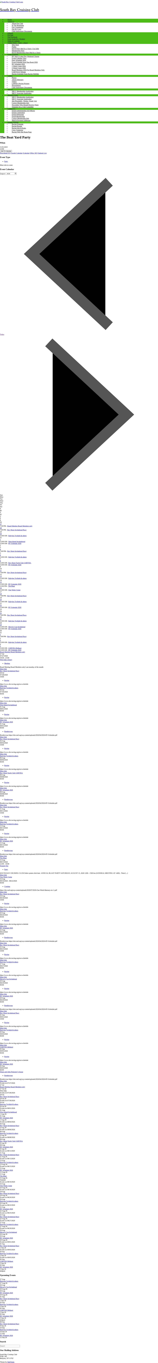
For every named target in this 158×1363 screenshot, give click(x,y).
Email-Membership (18, 116)
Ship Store (15, 45)
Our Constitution (17, 27)
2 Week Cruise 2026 (19, 68)
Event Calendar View (19, 58)
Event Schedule (13, 54)
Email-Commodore (18, 113)
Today (2, 334)
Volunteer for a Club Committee (23, 107)
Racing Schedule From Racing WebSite (25, 74)
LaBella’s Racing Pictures (20, 84)
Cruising (7, 886)
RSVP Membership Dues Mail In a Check (26, 53)
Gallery (10, 76)
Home (10, 20)
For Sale (10, 35)
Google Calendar (16, 153)
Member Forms (13, 95)
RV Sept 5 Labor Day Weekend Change (25, 56)
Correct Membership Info (20, 103)
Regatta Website (13, 122)
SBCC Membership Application (23, 91)
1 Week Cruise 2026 (19, 66)
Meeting (7, 663)
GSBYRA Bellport (14, 648)
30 (1, 534)
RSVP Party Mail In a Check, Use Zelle (25, 49)
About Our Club (17, 23)
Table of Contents (14, 41)
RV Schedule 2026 (18, 64)
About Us (11, 21)
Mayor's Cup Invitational (16, 627)
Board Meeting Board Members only (19, 526)
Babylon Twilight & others (17, 536)
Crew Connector (17, 130)
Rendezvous (8, 731)
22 (1, 605)
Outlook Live (42, 153)
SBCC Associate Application (21, 93)
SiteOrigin (10, 1362)
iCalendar (26, 153)
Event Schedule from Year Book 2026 (25, 62)
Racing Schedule (17, 124)
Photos (14, 78)
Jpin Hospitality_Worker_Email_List (24, 101)
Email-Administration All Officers (23, 111)
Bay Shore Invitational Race (16, 530)
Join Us (10, 89)
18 (1, 594)
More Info (3, 669)
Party (6, 161)
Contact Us (11, 109)
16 (1, 588)
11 (1, 571)
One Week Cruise (14, 590)
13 (1, 576)
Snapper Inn (4, 866)
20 (1, 600)
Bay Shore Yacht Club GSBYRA (19, 563)
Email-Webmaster (18, 115)
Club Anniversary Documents (22, 31)
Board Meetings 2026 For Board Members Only (28, 70)
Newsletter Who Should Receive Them (25, 105)
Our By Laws (16, 29)
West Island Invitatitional (16, 541)
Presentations (16, 85)
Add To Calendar (6, 151)
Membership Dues (18, 51)
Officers (10, 33)
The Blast (11, 586)
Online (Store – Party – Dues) (18, 43)
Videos (14, 82)
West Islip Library (6, 660)
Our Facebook (12, 37)
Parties (14, 47)
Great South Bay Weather (16, 39)
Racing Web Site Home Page (22, 132)
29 (1, 625)
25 (1, 613)
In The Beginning (18, 25)
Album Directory (17, 80)
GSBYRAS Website (19, 72)
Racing (6, 680)
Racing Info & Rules (19, 128)
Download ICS (5, 153)
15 (1, 582)
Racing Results (17, 126)
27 (1, 524)
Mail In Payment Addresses (21, 120)
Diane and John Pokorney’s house (11, 1072)
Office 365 (33, 153)
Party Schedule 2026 (19, 60)
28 (1, 528)
